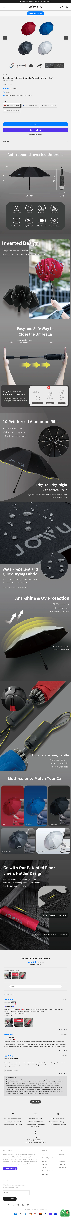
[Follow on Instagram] (13, 1205)
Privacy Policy (35, 1209)
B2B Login (45, 1174)
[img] (8, 999)
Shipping (44, 1164)
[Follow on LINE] (28, 1205)
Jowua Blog (62, 1164)
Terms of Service (43, 1209)
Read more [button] (9, 1015)
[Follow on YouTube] (18, 1205)
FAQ (43, 1155)
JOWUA (5, 74)
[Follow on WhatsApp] (23, 1205)
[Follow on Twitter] (9, 1205)
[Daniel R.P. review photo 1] (8, 1022)
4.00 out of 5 (40, 962)
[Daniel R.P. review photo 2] (18, 1022)
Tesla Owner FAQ (63, 1168)
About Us (61, 1155)
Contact (61, 1158)
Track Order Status (47, 1171)
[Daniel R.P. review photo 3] (28, 1022)
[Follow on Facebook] (4, 1205)
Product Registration (48, 1158)
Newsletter (62, 1161)
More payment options (35, 135)
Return (44, 1168)
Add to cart (36, 124)
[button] (7, 88)
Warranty (45, 1161)
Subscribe (10, 1199)
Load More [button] (35, 1102)
